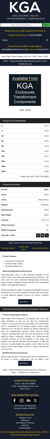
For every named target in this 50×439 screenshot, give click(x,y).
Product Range (16, 56)
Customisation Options (40, 248)
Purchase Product (8, 248)
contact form (42, 49)
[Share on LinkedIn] (42, 235)
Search (46, 25)
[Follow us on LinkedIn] (28, 400)
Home (5, 40)
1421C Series (37, 56)
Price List (27, 56)
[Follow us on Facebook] (14, 400)
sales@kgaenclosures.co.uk (14, 49)
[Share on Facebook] (38, 235)
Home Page (5, 56)
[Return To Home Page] (25, 11)
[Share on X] (47, 235)
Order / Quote (25, 110)
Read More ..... (25, 302)
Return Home (25, 389)
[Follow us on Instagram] (21, 400)
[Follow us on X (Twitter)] (35, 400)
